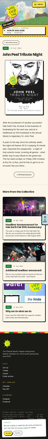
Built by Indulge (31, 416)
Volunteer (6, 386)
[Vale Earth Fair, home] (12, 11)
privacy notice (23, 428)
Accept (8, 433)
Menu (40, 4)
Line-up (5, 368)
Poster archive (8, 376)
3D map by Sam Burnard (40, 416)
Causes (5, 373)
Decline (18, 433)
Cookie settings (26, 412)
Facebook (6, 402)
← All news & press (11, 42)
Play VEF (6, 389)
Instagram (6, 399)
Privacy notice (9, 412)
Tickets (5, 370)
